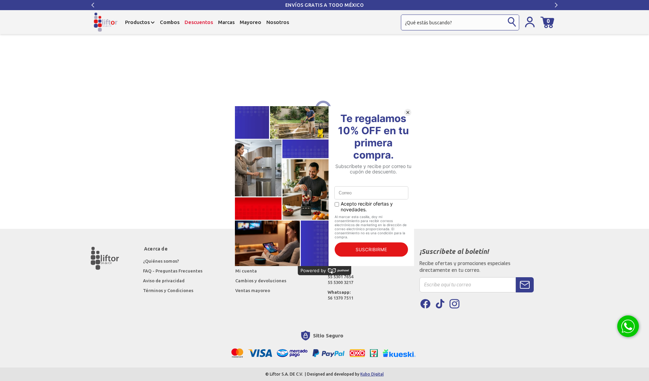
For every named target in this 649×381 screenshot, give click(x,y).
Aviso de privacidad (164, 280)
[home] (105, 22)
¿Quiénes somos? (161, 261)
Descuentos (199, 22)
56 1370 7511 (340, 295)
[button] (93, 5)
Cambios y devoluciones (260, 280)
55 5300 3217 (340, 282)
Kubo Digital (372, 374)
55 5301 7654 (340, 276)
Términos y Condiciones (168, 290)
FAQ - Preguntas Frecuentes (172, 270)
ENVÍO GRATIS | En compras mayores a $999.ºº (380, 5)
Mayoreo (250, 22)
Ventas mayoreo (252, 290)
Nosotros (277, 22)
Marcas (226, 22)
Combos (169, 22)
